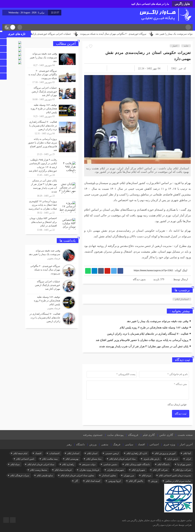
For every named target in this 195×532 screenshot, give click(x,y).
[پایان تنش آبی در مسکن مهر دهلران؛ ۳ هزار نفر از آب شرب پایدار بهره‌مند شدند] (52, 188)
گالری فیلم (149, 435)
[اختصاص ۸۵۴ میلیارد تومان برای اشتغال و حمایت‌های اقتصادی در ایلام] (52, 223)
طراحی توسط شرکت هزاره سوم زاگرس (172, 525)
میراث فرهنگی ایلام (19, 475)
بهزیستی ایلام (72, 459)
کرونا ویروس (114, 481)
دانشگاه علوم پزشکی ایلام (137, 464)
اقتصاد (141, 444)
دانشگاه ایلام (163, 464)
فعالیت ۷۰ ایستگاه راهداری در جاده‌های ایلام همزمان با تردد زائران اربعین (147, 333)
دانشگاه (80, 444)
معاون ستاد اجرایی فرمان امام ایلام (77, 475)
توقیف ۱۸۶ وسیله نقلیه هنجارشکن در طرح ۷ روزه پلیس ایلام (154, 327)
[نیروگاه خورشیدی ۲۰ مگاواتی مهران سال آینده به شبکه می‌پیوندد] (52, 76)
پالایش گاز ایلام (136, 481)
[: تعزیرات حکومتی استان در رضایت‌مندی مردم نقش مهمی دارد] (91, 68)
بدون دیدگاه (139, 279)
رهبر (69, 444)
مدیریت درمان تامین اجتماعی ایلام (175, 475)
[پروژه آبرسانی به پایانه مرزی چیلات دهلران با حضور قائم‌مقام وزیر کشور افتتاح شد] (52, 146)
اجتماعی (154, 444)
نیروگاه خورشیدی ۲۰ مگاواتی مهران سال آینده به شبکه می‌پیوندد (130, 33)
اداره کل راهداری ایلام (137, 453)
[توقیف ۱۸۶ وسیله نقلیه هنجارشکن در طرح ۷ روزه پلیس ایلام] (52, 110)
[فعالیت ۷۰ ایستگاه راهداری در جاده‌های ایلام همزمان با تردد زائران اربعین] (52, 127)
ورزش (93, 444)
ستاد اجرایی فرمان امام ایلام (41, 464)
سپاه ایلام (15, 464)
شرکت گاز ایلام (160, 470)
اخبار (174, 45)
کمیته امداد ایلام (93, 481)
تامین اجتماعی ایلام (25, 459)
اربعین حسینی (112, 453)
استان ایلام (92, 453)
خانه (186, 45)
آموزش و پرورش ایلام (165, 453)
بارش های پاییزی (151, 459)
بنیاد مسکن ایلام (93, 459)
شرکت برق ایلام (183, 470)
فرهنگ (116, 444)
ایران (188, 459)
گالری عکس (166, 435)
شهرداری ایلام (138, 470)
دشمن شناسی (110, 464)
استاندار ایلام (182, 299)
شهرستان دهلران (115, 470)
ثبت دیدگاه (180, 413)
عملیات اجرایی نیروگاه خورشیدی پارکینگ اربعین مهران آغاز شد (55, 33)
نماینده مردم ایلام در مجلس (178, 481)
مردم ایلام (146, 475)
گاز (76, 481)
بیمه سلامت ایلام (50, 459)
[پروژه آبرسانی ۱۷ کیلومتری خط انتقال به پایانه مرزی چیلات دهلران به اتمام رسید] (52, 206)
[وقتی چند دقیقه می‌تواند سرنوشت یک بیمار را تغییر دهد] (52, 59)
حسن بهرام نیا (184, 464)
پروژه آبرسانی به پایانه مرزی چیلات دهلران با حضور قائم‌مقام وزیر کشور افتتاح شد (142, 340)
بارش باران (172, 459)
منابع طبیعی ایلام (45, 475)
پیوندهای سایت (115, 435)
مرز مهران (129, 475)
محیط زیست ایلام (38, 470)
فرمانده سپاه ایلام (63, 470)
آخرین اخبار (186, 444)
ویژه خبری (169, 444)
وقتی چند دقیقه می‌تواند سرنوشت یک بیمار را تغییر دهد (157, 321)
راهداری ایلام (68, 464)
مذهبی (104, 444)
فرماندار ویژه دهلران (89, 470)
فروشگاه (133, 435)
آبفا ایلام (187, 453)
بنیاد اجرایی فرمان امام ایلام (122, 459)
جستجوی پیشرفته (93, 435)
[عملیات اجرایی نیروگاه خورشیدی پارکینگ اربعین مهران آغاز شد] (52, 93)
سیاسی (129, 444)
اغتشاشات (54, 453)
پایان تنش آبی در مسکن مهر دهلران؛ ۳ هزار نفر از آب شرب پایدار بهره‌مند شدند (143, 346)
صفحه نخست (185, 435)
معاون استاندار (109, 475)
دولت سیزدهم (88, 464)
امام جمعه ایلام (20, 453)
